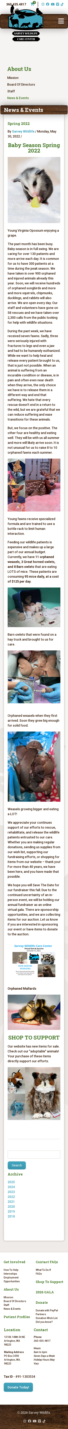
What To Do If (43, 1269)
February (17, 1206)
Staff (11, 91)
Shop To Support (49, 1282)
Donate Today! (18, 1387)
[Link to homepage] (26, 23)
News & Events (18, 98)
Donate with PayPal (47, 1310)
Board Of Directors (21, 84)
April (14, 1197)
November (18, 1192)
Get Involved (14, 1262)
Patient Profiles (17, 1317)
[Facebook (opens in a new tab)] (47, 4)
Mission (12, 78)
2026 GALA (45, 1292)
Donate (42, 1302)
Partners (41, 1314)
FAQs (39, 1273)
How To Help (11, 1269)
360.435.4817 (16, 4)
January (17, 1216)
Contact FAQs (47, 1262)
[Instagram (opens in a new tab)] (42, 4)
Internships (10, 1273)
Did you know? (44, 1321)
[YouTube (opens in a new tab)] (52, 4)
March (16, 1202)
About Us (19, 68)
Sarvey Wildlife (23, 131)
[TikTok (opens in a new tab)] (62, 4)
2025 (11, 1182)
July (14, 1221)
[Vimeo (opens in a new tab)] (57, 4)
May (14, 1187)
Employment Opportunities (12, 1279)
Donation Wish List (46, 1318)
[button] (61, 21)
